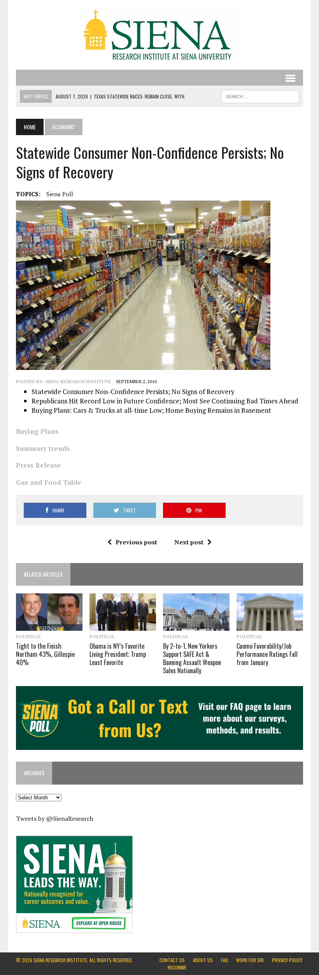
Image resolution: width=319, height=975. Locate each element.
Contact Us (172, 960)
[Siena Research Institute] (159, 35)
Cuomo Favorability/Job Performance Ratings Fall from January (267, 654)
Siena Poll (59, 194)
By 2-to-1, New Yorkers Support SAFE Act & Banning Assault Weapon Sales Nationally (192, 658)
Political (28, 636)
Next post (188, 542)
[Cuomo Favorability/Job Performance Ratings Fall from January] (270, 625)
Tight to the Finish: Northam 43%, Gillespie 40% (45, 654)
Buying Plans (37, 431)
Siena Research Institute (78, 381)
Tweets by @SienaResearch (54, 818)
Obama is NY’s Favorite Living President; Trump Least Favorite (117, 654)
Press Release (38, 465)
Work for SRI (250, 960)
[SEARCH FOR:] (260, 95)
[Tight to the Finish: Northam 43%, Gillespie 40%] (49, 625)
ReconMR (177, 967)
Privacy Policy (287, 960)
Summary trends (43, 448)
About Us (203, 960)
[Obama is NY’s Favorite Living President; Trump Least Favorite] (122, 625)
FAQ (224, 960)
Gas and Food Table (48, 482)
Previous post (136, 542)
